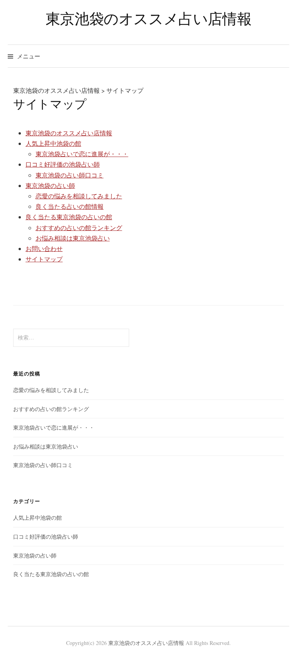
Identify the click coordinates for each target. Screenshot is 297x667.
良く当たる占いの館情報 (70, 206)
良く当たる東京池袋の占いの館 (69, 217)
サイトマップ (44, 259)
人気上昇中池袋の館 (53, 143)
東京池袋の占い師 (50, 185)
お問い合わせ (44, 248)
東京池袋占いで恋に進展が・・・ (82, 154)
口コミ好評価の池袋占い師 (63, 164)
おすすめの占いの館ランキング (79, 227)
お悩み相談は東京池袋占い (73, 238)
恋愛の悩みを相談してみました (79, 196)
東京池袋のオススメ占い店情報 (149, 18)
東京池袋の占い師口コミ (70, 175)
